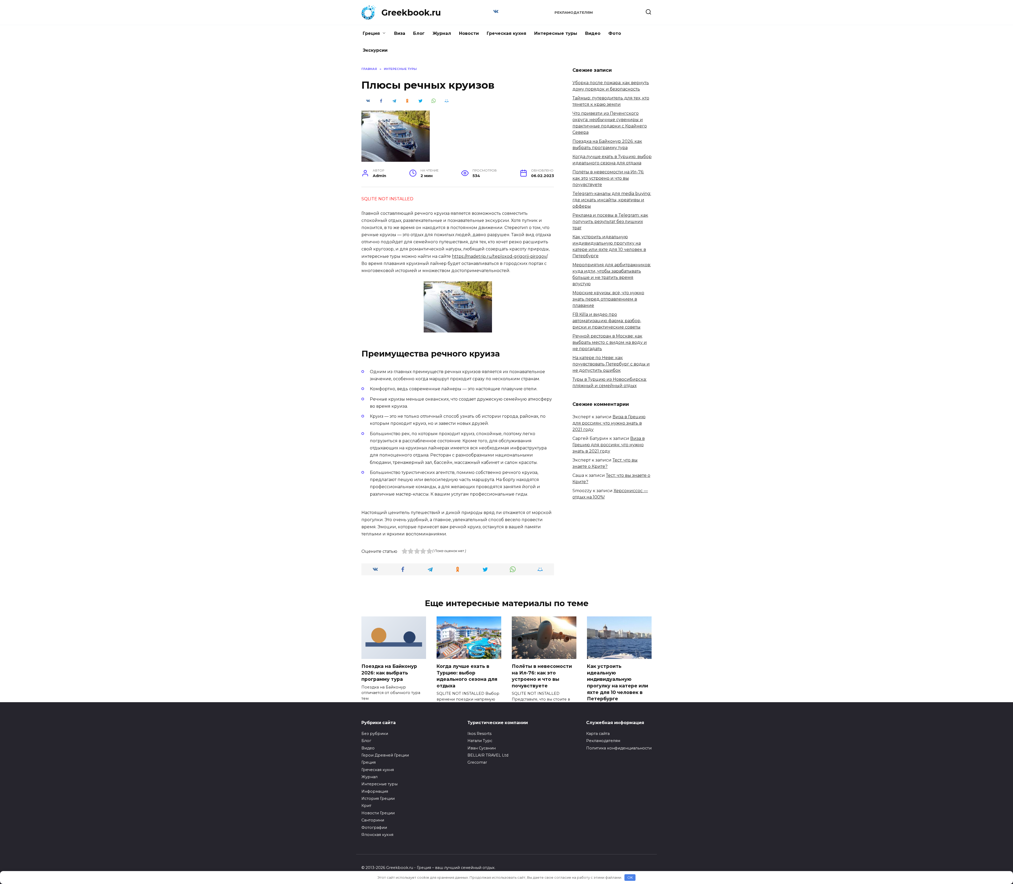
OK (630, 877)
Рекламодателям (574, 13)
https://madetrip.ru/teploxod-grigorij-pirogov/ (499, 256)
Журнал (442, 33)
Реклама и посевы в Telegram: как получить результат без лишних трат (610, 221)
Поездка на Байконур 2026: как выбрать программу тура (389, 672)
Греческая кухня (506, 33)
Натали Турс (479, 740)
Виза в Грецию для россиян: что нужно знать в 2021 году (609, 423)
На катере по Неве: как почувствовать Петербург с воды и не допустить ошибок (611, 364)
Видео (592, 33)
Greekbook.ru (411, 12)
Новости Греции (378, 813)
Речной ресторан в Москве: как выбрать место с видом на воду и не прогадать (609, 342)
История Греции (378, 798)
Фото (614, 33)
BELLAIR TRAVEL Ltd (487, 755)
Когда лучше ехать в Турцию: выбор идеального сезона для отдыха (467, 675)
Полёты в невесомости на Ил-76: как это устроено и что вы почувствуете (608, 178)
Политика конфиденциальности (619, 748)
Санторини (372, 820)
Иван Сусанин (481, 748)
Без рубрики (374, 733)
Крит (366, 805)
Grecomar (477, 762)
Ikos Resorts (479, 733)
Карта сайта (598, 733)
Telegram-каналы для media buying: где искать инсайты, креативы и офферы (611, 200)
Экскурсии (375, 50)
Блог (419, 33)
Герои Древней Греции (385, 755)
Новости (469, 33)
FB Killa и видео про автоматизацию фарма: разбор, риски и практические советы (606, 321)
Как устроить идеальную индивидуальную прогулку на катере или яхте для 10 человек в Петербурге (617, 682)
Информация (374, 791)
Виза (399, 33)
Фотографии (374, 827)
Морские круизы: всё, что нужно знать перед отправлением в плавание (608, 299)
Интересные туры (555, 33)
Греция (371, 33)
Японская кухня (377, 834)
